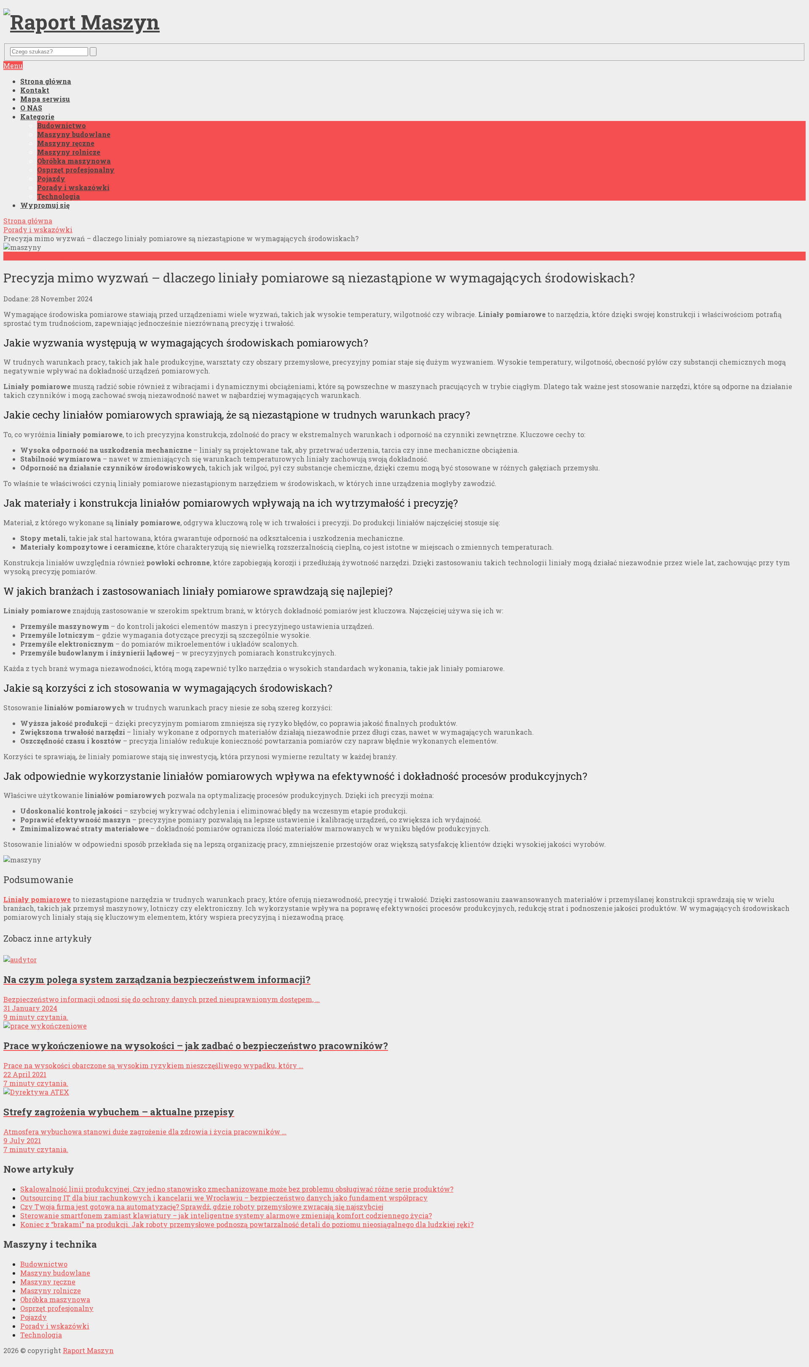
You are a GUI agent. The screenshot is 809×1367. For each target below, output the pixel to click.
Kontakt (34, 90)
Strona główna (45, 81)
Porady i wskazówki (73, 187)
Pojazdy (51, 178)
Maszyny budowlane (73, 134)
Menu (13, 65)
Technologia (58, 196)
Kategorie (37, 116)
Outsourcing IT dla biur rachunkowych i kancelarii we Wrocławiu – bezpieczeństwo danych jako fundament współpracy (224, 1197)
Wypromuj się (45, 205)
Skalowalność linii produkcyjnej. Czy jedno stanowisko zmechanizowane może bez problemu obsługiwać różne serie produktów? (236, 1188)
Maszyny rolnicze (68, 152)
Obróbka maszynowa (74, 160)
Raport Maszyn (88, 1350)
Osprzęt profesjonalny (76, 169)
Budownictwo (61, 125)
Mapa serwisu (45, 98)
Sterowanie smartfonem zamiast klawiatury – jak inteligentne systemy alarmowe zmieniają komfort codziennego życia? (226, 1215)
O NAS (31, 107)
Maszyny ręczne (65, 143)
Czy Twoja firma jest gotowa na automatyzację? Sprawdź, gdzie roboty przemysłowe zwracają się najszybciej (201, 1206)
